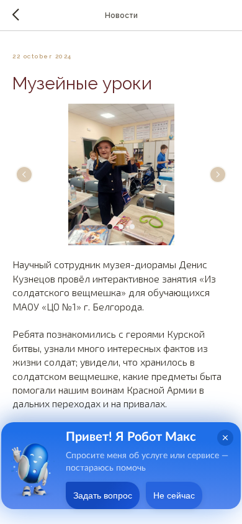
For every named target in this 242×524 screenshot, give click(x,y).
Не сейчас (174, 495)
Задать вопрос (102, 495)
